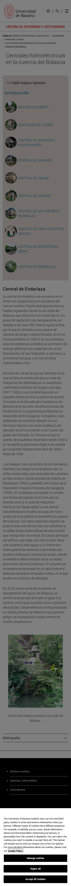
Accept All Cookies (35, 879)
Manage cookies (35, 858)
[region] (35, 847)
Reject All (35, 868)
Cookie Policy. (15, 850)
